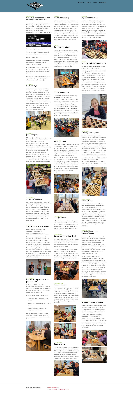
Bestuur (89, 2)
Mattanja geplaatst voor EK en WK (94, 63)
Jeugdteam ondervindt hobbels (93, 302)
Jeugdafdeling (102, 2)
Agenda (95, 2)
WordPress (54, 389)
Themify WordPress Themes (63, 389)
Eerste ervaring (59, 344)
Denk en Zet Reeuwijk (52, 387)
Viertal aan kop (87, 200)
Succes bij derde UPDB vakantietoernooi (90, 232)
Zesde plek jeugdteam (62, 47)
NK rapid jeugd (31, 86)
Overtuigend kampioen (90, 132)
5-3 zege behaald (60, 217)
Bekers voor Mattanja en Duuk (65, 236)
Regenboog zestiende (89, 18)
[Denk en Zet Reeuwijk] (35, 8)
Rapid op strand (60, 141)
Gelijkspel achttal (60, 285)
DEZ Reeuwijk (81, 2)
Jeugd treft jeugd (32, 134)
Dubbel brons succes (61, 92)
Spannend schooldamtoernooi (37, 226)
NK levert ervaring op (61, 18)
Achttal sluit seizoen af (34, 199)
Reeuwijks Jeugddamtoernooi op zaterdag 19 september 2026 (38, 19)
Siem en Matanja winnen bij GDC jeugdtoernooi (38, 280)
